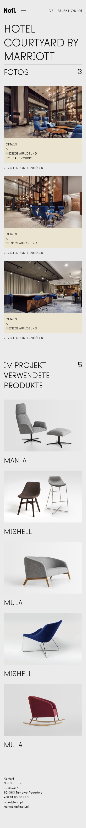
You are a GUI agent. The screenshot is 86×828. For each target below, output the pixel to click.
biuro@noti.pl (13, 802)
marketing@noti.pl (16, 806)
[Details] (43, 112)
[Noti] (10, 10)
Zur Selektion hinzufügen (23, 167)
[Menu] (29, 10)
